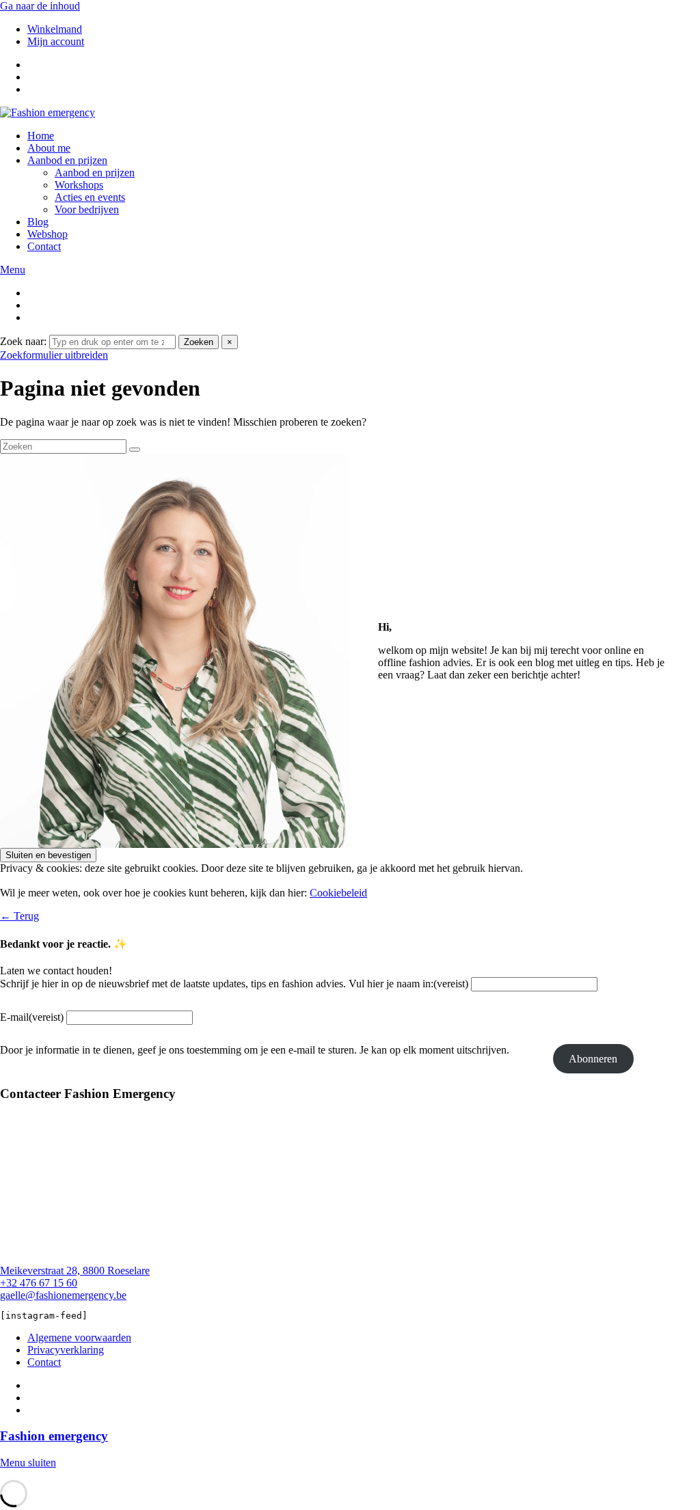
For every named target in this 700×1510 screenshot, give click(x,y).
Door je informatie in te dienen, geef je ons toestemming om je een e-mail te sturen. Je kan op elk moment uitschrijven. (254, 1050)
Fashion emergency (54, 1436)
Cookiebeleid (338, 892)
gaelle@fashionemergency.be (63, 1295)
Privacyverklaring (65, 1350)
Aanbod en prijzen (67, 160)
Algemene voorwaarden (79, 1337)
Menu (12, 269)
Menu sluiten (28, 1462)
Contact (44, 246)
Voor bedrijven (87, 209)
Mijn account (55, 41)
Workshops (79, 185)
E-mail (32, 1017)
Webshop (47, 234)
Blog (38, 222)
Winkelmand (54, 29)
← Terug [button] (19, 916)
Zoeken (198, 342)
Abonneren (593, 1059)
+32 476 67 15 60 (38, 1283)
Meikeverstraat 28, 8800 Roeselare (75, 1270)
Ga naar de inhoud (40, 6)
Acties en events (90, 197)
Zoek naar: (23, 341)
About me (48, 148)
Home (40, 135)
